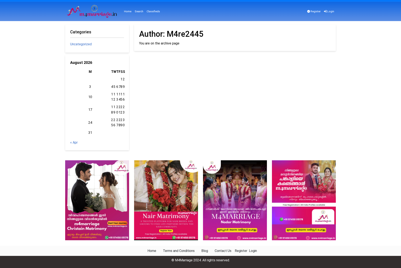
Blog (204, 251)
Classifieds (153, 11)
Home (127, 11)
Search (139, 11)
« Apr (74, 142)
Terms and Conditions (179, 251)
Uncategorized (81, 44)
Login (330, 11)
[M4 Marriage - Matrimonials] (93, 11)
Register (315, 11)
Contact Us (223, 251)
